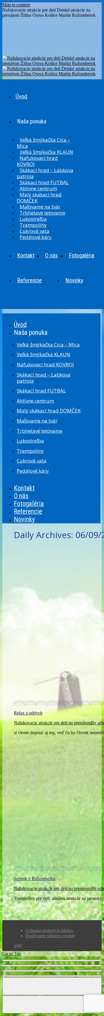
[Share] (52, 965)
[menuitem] (57, 96)
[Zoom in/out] (52, 976)
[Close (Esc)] (52, 960)
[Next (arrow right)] (52, 1004)
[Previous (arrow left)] (52, 986)
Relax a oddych (28, 712)
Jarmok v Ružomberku (34, 878)
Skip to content (16, 4)
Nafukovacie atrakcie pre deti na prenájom (52, 722)
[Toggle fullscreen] (52, 971)
